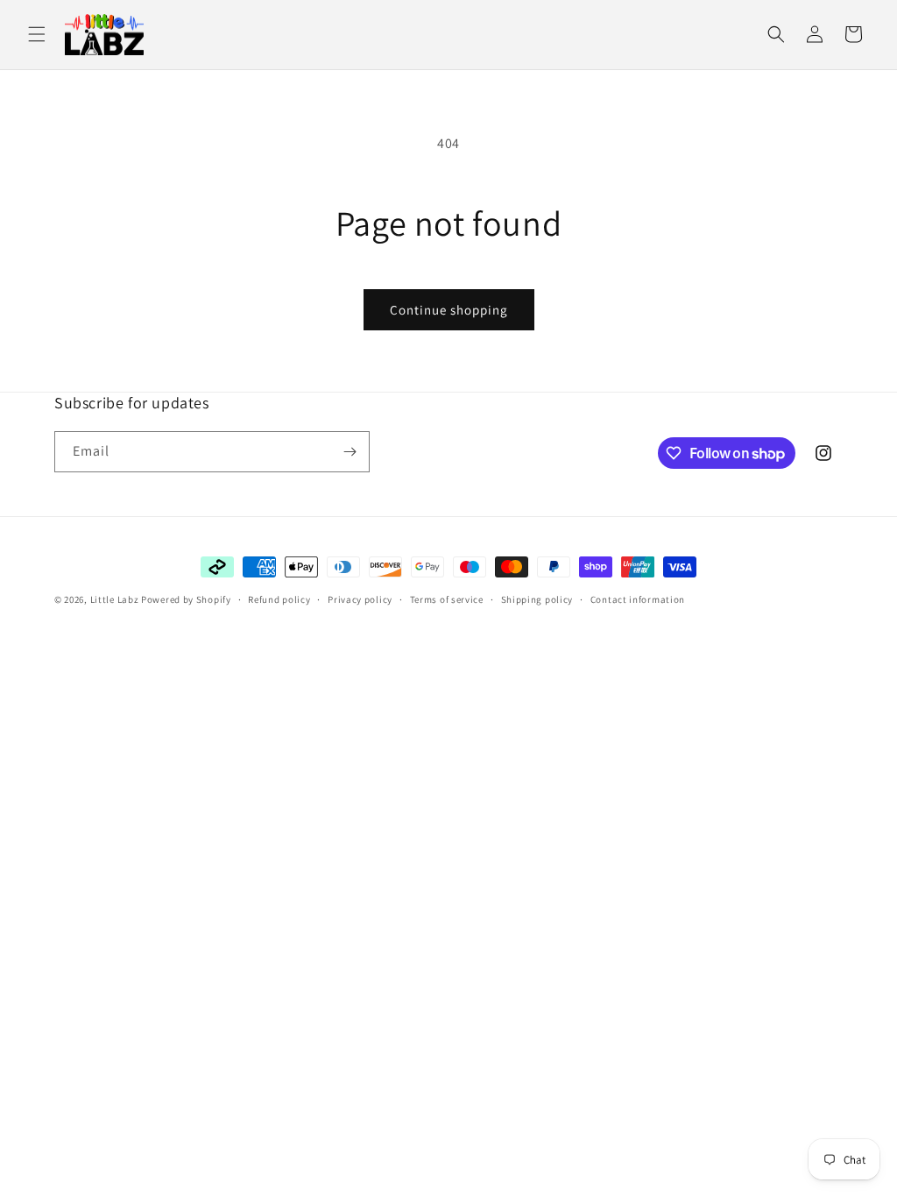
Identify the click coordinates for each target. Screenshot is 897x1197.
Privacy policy (360, 599)
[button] (37, 34)
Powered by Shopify (186, 599)
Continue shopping (449, 309)
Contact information (637, 599)
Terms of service (447, 599)
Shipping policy (537, 599)
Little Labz (114, 599)
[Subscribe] (349, 451)
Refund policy (279, 599)
